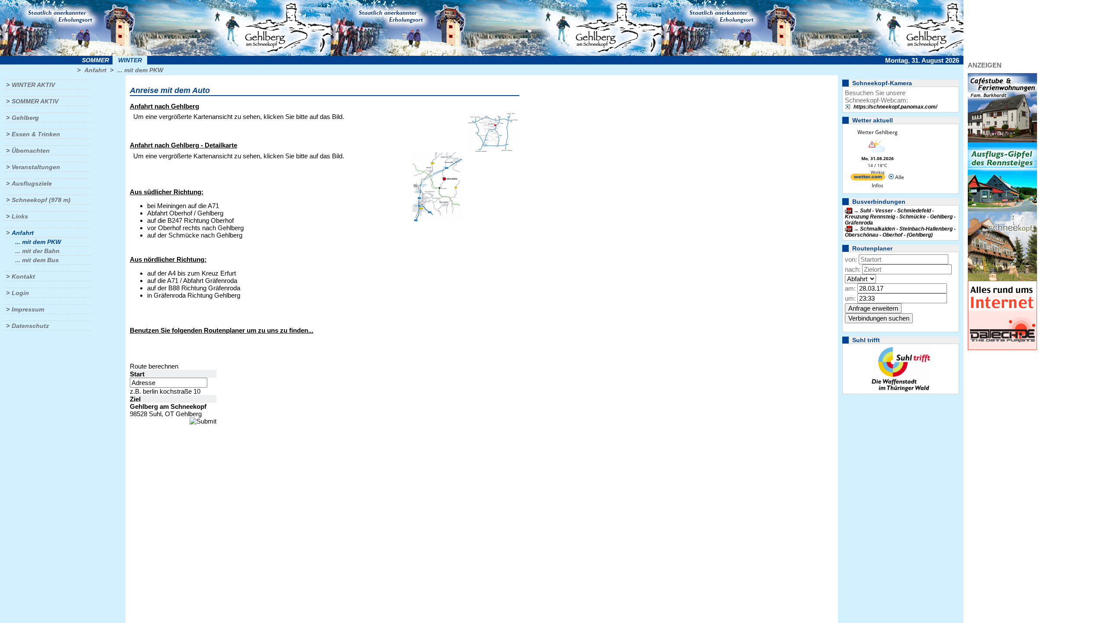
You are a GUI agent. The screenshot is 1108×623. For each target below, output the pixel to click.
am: (850, 288)
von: (851, 259)
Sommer (95, 60)
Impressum (28, 309)
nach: (852, 269)
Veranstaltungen (36, 167)
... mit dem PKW (140, 70)
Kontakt (23, 276)
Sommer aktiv (35, 101)
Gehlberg (25, 117)
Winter (130, 60)
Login (20, 292)
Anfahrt (95, 70)
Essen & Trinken (36, 134)
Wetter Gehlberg (877, 132)
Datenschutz (30, 325)
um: (850, 298)
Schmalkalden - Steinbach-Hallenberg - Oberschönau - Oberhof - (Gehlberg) (900, 232)
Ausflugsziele (32, 183)
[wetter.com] (867, 178)
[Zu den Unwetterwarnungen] (877, 153)
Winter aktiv (33, 84)
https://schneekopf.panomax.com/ (895, 107)
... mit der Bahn (37, 250)
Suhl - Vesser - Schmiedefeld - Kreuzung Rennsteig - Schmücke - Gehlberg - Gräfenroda (900, 217)
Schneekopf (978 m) (41, 199)
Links (20, 216)
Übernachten (31, 150)
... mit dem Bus (37, 260)
